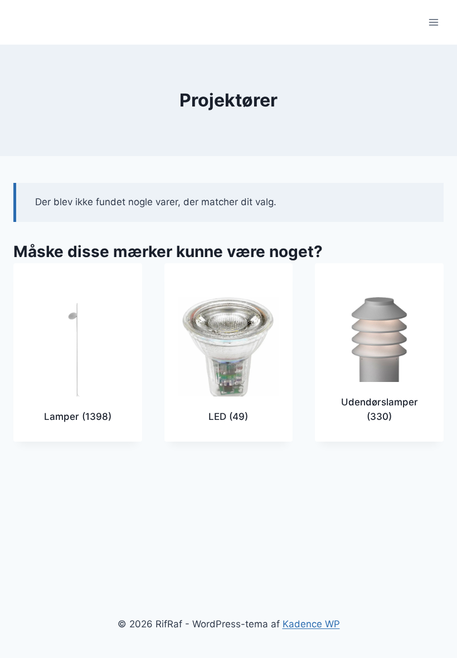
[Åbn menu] (433, 22)
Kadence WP (311, 624)
